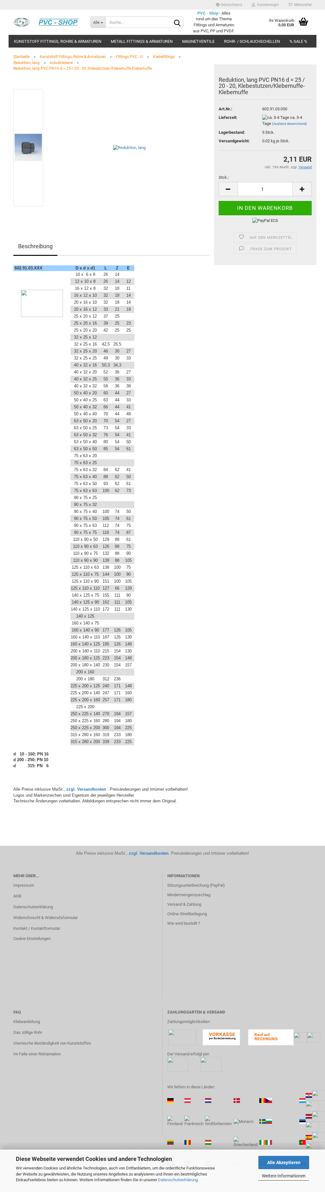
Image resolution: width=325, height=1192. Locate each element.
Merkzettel (302, 5)
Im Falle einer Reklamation (37, 1054)
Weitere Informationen (284, 1175)
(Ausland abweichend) (289, 124)
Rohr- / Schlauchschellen (252, 41)
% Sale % (298, 41)
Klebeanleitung (26, 1021)
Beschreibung (35, 246)
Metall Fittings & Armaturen (142, 41)
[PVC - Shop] (47, 22)
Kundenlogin (267, 5)
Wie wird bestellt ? (183, 923)
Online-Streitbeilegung (187, 913)
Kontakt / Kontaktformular (36, 928)
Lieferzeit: (228, 117)
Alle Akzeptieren (284, 1162)
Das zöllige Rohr (27, 1032)
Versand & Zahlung (184, 904)
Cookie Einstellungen (32, 938)
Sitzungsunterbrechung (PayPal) (196, 885)
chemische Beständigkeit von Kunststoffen (52, 1043)
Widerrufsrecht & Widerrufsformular (45, 917)
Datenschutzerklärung (178, 1179)
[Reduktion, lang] (129, 147)
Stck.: (224, 177)
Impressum (23, 885)
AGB (17, 896)
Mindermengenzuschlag (188, 894)
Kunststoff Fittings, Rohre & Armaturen (57, 41)
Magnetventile (198, 41)
